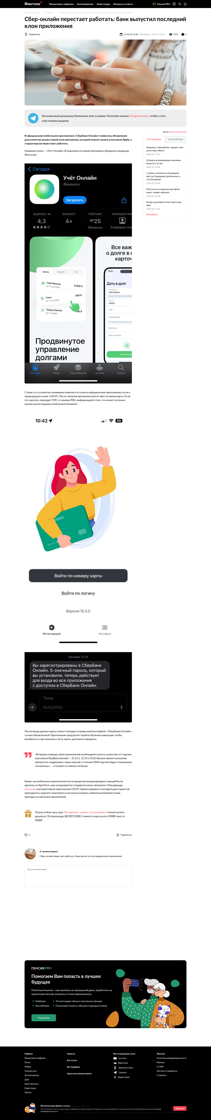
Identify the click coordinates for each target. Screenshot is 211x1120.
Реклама (160, 1062)
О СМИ (160, 1066)
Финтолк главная (32, 12)
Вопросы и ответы (123, 4)
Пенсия (28, 1092)
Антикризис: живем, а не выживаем (85, 812)
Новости (50, 12)
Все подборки (73, 1067)
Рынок (27, 1062)
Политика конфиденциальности (171, 1058)
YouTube (122, 1058)
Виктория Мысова (178, 132)
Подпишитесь (139, 115)
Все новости (152, 214)
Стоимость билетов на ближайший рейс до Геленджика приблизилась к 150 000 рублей (163, 176)
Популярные (175, 139)
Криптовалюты (32, 1084)
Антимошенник (85, 4)
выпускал (30, 789)
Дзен (27, 1079)
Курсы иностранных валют (79, 1073)
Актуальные (154, 139)
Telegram (122, 1072)
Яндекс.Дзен (124, 1077)
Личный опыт (31, 1071)
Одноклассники (125, 1067)
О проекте (161, 1075)
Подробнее (44, 1017)
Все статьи (72, 1060)
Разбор (28, 1066)
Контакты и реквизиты (167, 1071)
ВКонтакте (123, 1063)
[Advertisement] (105, 926)
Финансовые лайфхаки (61, 4)
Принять (180, 1108)
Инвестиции (103, 4)
